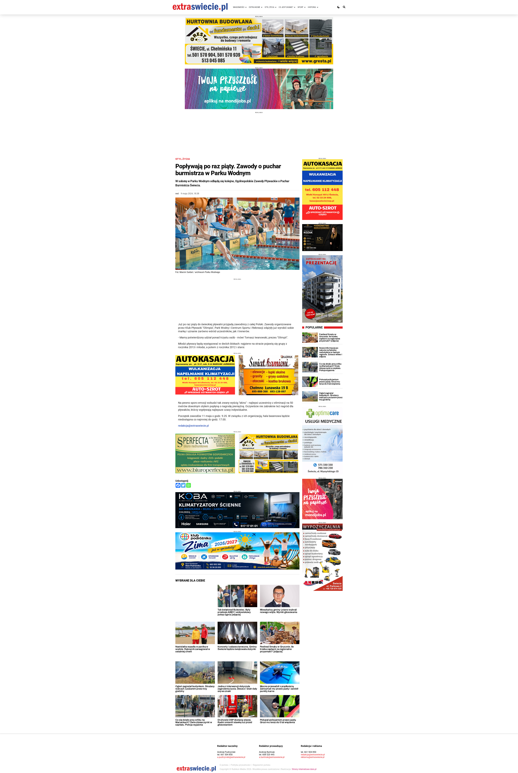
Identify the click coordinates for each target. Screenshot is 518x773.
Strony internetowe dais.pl (304, 769)
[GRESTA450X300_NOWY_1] (268, 453)
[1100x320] (237, 510)
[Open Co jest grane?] (295, 7)
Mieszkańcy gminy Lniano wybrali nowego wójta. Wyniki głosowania (278, 610)
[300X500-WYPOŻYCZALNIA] (322, 557)
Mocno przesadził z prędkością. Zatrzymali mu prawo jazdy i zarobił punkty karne (279, 689)
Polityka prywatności (241, 765)
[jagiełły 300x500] (322, 289)
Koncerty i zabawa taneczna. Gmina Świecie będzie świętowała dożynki (237, 647)
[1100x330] (237, 551)
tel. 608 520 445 (266, 754)
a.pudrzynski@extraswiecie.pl (231, 757)
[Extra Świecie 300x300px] (322, 499)
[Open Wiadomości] (246, 7)
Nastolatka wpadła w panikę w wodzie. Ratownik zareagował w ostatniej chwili (192, 649)
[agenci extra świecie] (322, 237)
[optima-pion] (322, 441)
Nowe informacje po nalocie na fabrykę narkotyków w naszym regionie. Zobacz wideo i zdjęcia (330, 352)
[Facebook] (178, 485)
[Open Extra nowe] (262, 7)
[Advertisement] (259, 132)
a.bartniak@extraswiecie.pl (271, 757)
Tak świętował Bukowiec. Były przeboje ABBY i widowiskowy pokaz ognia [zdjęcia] (234, 612)
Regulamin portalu (261, 765)
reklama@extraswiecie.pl (312, 757)
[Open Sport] (305, 7)
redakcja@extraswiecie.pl (193, 425)
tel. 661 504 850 (225, 754)
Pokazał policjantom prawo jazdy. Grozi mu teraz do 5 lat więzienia (278, 721)
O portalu (224, 765)
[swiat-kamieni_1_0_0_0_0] (268, 375)
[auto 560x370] (205, 375)
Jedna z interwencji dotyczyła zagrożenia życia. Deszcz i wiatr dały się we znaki (237, 689)
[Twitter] (183, 485)
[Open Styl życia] (276, 7)
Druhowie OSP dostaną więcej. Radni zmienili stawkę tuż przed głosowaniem (235, 722)
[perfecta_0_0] (205, 453)
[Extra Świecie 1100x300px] (259, 89)
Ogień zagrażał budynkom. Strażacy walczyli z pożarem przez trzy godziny (195, 689)
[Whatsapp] (188, 485)
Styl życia (182, 159)
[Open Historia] (317, 7)
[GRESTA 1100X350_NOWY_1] (259, 40)
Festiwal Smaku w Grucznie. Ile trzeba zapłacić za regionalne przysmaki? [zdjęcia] (277, 649)
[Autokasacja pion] (322, 189)
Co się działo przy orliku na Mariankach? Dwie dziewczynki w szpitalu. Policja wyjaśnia (193, 722)
